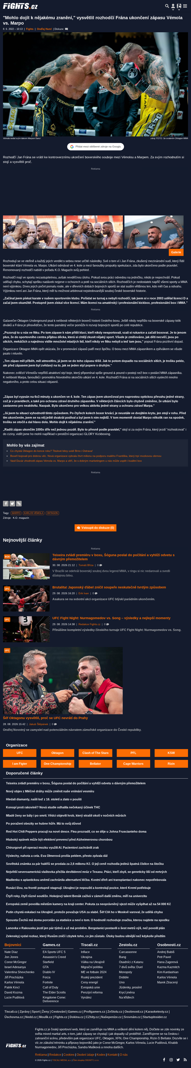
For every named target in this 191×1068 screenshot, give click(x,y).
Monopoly (125, 972)
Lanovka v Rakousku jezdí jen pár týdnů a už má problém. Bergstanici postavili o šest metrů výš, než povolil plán (85, 928)
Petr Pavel (164, 957)
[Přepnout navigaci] (173, 5)
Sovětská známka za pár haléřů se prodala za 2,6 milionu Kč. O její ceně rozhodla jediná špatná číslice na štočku (85, 863)
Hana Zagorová (167, 962)
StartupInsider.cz (155, 1017)
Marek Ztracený (167, 982)
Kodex (101, 1054)
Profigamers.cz (94, 1011)
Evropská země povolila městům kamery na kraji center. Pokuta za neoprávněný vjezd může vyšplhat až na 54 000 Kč (88, 904)
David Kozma (13, 992)
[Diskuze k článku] (66, 29)
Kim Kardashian (168, 972)
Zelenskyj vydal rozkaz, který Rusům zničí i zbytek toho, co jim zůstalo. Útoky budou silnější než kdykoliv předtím (85, 936)
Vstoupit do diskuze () (97, 527)
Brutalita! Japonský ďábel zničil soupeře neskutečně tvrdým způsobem (109, 587)
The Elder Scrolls (54, 992)
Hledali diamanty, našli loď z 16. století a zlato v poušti (44, 799)
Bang (122, 957)
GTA (46, 967)
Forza (46, 977)
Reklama (41, 1054)
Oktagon (52, 513)
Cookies (68, 1054)
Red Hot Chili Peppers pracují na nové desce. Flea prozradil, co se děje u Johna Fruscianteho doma (76, 831)
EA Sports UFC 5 (54, 952)
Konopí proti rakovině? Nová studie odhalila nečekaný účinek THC (53, 807)
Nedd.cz (31, 1017)
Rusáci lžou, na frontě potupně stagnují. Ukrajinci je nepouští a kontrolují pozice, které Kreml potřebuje (78, 887)
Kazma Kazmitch (168, 967)
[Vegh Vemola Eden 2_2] (32, 232)
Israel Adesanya (15, 967)
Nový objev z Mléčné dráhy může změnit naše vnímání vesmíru (50, 791)
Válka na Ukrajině (93, 962)
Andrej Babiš (165, 952)
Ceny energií (89, 982)
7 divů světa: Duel (131, 967)
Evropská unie (90, 987)
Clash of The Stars (95, 752)
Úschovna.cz (13, 1017)
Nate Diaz (11, 952)
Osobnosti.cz (134, 1011)
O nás (124, 1054)
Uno (122, 982)
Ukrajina (86, 957)
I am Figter (19, 763)
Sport (36, 1011)
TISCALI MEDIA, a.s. (61, 1060)
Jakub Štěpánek (38, 724)
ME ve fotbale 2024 (94, 972)
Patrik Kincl (12, 987)
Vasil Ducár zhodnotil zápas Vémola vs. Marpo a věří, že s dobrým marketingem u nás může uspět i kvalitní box (76, 460)
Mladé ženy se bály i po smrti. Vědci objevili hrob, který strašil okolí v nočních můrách (66, 815)
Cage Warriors (133, 763)
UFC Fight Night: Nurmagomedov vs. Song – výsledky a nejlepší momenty (111, 618)
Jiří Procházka (13, 977)
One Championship (57, 763)
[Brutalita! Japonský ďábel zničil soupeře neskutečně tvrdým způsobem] (26, 598)
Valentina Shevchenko (19, 972)
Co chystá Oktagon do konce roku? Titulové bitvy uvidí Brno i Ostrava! (51, 450)
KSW (171, 752)
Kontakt (112, 1054)
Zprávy (25, 1011)
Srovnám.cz (132, 1017)
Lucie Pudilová (14, 997)
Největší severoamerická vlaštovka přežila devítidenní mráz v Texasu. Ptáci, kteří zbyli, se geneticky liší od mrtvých (86, 871)
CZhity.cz (92, 1017)
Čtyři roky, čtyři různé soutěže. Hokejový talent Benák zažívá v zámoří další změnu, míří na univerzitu (76, 896)
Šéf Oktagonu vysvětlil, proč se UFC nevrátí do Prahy (45, 718)
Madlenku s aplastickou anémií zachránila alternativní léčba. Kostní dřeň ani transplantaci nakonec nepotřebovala (86, 879)
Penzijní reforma (92, 992)
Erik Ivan (84, 593)
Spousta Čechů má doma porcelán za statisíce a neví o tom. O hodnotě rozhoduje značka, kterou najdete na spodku (87, 920)
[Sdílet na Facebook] (6, 503)
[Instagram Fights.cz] (171, 1060)
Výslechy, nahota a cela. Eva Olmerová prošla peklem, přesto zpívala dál (56, 855)
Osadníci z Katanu (131, 962)
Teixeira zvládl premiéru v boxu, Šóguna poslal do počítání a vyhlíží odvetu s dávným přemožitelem (75, 783)
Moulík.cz (45, 1017)
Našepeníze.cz (111, 1017)
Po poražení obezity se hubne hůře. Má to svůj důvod (43, 823)
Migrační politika (92, 967)
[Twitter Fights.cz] (178, 1060)
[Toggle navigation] (185, 5)
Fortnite (48, 982)
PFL (133, 752)
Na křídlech (126, 997)
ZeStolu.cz (114, 1011)
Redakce (55, 1054)
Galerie (176, 252)
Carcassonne (128, 952)
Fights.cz (60, 1017)
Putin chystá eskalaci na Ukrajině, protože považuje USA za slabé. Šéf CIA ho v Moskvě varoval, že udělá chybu (84, 912)
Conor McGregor (15, 962)
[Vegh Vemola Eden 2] (93, 232)
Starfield (48, 962)
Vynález (86, 997)
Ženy (45, 1011)
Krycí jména (127, 992)
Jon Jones (11, 957)
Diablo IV (49, 972)
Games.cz (75, 1011)
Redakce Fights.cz (89, 624)
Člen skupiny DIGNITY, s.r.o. (86, 1060)
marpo (16, 513)
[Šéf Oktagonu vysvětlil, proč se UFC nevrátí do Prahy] (63, 680)
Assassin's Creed (54, 957)
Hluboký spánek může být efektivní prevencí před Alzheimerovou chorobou (59, 839)
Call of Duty (50, 987)
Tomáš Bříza (86, 565)
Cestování (58, 1011)
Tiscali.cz (11, 1011)
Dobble (124, 977)
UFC (20, 752)
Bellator (95, 763)
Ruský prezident (91, 977)
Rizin (171, 763)
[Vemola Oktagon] (154, 232)
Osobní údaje (85, 1054)
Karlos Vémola (33, 513)
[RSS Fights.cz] (185, 1060)
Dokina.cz (77, 1017)
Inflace (85, 952)
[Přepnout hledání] (167, 5)
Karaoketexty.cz (156, 1011)
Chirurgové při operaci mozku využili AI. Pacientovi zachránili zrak (52, 847)
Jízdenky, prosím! (130, 987)
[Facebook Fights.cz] (164, 1060)
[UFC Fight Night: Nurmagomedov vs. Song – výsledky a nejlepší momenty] (26, 629)
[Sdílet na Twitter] (12, 503)
